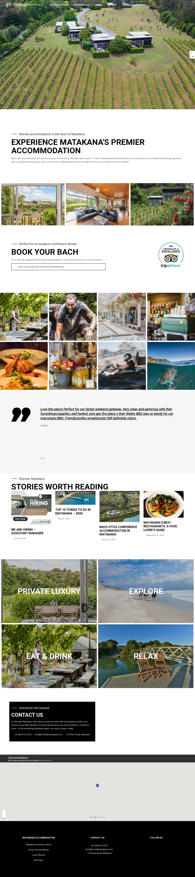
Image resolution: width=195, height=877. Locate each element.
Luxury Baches (38, 854)
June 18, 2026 (20, 538)
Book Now (38, 860)
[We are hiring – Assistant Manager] (31, 508)
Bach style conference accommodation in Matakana (118, 530)
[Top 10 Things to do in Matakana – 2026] (75, 498)
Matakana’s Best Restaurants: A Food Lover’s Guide (160, 526)
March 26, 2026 (109, 539)
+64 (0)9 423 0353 (22, 734)
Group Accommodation (38, 849)
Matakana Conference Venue (38, 844)
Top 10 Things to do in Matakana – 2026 (73, 511)
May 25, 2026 (64, 518)
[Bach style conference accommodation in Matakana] (119, 506)
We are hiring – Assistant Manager (27, 531)
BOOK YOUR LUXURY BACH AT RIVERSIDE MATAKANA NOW (41, 266)
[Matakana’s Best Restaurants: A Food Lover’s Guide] (164, 504)
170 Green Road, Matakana (78, 734)
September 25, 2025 (155, 535)
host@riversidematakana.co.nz (48, 734)
